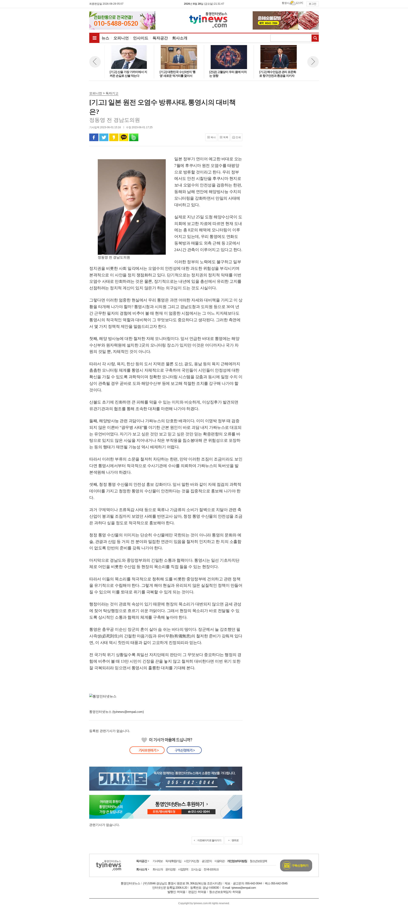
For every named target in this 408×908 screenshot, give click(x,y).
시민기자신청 (191, 861)
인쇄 (238, 137)
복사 (213, 137)
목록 (225, 137)
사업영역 (183, 869)
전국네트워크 (211, 869)
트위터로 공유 (103, 137)
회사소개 (141, 869)
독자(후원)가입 (173, 861)
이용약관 (219, 861)
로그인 (312, 3)
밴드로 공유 (133, 137)
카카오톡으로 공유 (123, 137)
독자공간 (141, 861)
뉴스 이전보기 (95, 62)
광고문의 (206, 861)
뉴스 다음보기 (313, 62)
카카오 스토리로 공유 (113, 137)
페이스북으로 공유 (93, 137)
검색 (315, 38)
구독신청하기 (300, 865)
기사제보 (157, 861)
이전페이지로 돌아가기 (209, 840)
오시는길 (196, 869)
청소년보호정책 (258, 861)
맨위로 (235, 840)
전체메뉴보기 (94, 38)
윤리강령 (170, 869)
